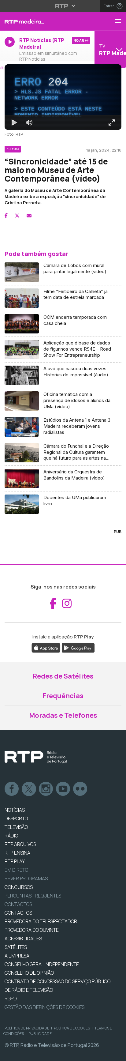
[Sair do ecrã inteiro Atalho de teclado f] (116, 1053)
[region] (63, 530)
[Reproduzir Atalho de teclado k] (9, 1053)
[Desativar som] (24, 1053)
